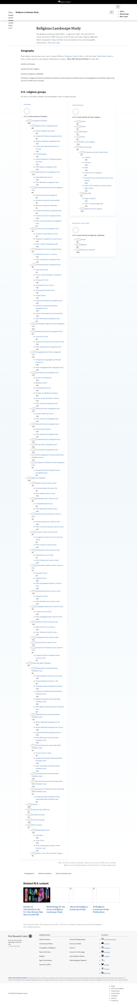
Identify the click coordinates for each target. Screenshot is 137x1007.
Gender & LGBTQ (45, 965)
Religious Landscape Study (27, 12)
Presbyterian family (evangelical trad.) (49, 249)
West (81, 56)
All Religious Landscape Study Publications (101, 909)
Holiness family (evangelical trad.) (47, 373)
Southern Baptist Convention (45, 131)
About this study (54, 42)
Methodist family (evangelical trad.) (48, 172)
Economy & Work (75, 944)
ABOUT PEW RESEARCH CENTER (17, 978)
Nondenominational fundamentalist (48, 200)
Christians (27, 104)
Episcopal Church (41, 573)
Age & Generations (45, 960)
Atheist (83, 239)
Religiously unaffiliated (80, 223)
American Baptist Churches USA (46, 488)
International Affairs (46, 944)
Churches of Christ (42, 336)
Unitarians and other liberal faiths (96, 152)
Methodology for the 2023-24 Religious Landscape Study (56, 909)
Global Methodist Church (44, 177)
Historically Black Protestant (41, 663)
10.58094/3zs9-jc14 (33, 927)
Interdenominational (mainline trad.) (48, 522)
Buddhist (84, 132)
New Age (88, 193)
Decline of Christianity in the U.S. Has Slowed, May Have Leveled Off (33, 910)
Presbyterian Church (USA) (44, 555)
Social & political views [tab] (63, 873)
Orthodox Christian (38, 815)
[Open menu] (112, 12)
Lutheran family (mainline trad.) (47, 532)
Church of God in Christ (43, 753)
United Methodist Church (44, 504)
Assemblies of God (42, 270)
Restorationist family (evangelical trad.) (49, 331)
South (75, 56)
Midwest (60, 56)
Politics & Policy (44, 939)
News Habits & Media (77, 956)
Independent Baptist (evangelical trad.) (49, 136)
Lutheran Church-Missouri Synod (47, 234)
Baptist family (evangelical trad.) (47, 126)
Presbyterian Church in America (46, 254)
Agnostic (84, 245)
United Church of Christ (43, 612)
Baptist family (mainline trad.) (46, 483)
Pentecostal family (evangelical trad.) (48, 265)
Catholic (35, 804)
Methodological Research (78, 960)
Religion (42, 956)
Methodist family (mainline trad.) (47, 498)
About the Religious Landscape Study (79, 908)
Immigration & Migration (47, 948)
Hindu (83, 137)
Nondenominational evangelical (46, 195)
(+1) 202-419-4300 (14, 946)
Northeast (68, 56)
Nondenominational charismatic (46, 205)
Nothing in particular (88, 250)
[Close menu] (118, 6)
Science (72, 948)
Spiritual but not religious (93, 173)
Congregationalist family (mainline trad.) (49, 606)
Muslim (83, 126)
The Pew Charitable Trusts (110, 980)
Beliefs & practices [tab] (45, 873)
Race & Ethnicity (44, 952)
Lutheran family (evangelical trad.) (47, 228)
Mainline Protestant (38, 478)
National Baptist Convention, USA (47, 681)
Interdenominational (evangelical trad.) (49, 211)
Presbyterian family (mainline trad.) (48, 550)
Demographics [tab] (29, 873)
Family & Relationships (77, 939)
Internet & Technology (77, 952)
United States (101, 56)
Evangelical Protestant (39, 121)
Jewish (83, 121)
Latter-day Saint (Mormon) (41, 810)
